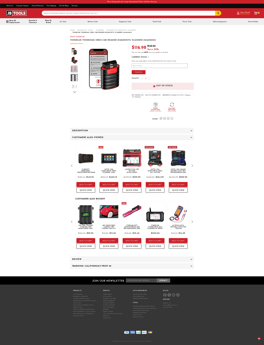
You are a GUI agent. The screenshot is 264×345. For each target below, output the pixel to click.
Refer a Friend (108, 311)
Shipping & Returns (109, 298)
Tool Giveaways (108, 307)
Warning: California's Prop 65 (91, 266)
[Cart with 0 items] (256, 13)
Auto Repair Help (139, 296)
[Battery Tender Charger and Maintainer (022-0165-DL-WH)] (85, 218)
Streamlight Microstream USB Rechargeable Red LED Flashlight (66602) (132, 227)
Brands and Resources (140, 298)
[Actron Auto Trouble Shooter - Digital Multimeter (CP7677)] (178, 215)
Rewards (75, 6)
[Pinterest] (168, 118)
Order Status (107, 294)
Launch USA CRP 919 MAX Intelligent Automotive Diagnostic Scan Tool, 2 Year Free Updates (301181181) (132, 171)
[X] (161, 118)
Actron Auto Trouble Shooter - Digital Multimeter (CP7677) (178, 227)
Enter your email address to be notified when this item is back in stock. (154, 61)
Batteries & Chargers (80, 296)
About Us (9, 6)
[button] (71, 165)
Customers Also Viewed (87, 137)
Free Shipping (51, 6)
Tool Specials (78, 294)
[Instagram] (177, 294)
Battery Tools (93, 22)
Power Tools (187, 22)
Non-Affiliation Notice (141, 310)
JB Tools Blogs (64, 6)
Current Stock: (140, 57)
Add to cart (85, 185)
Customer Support (22, 6)
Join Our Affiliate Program (112, 313)
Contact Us (107, 318)
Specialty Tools (78, 315)
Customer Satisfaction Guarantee (144, 308)
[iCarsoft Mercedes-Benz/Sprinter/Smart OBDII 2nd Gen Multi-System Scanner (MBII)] (85, 160)
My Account (107, 296)
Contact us (167, 303)
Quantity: (135, 78)
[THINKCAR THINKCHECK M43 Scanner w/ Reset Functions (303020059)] (155, 216)
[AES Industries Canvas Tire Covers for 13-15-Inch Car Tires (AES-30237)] (108, 213)
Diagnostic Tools (125, 22)
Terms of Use (137, 314)
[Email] (171, 118)
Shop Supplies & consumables (83, 313)
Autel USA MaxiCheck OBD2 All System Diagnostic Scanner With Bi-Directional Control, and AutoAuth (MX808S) (155, 171)
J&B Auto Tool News (140, 294)
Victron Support (108, 303)
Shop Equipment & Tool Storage (84, 311)
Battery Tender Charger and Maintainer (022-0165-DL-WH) (85, 227)
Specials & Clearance (33, 21)
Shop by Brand (48, 21)
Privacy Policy (138, 317)
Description (80, 131)
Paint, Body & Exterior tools (83, 305)
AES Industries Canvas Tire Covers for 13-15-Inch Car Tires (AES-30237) (109, 227)
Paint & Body (253, 22)
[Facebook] (164, 118)
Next (74, 93)
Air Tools (63, 22)
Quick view (86, 190)
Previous (74, 47)
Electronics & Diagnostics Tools (84, 300)
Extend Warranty (38, 6)
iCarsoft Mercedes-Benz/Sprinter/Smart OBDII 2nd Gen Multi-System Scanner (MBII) (86, 171)
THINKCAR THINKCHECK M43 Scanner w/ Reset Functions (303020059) (155, 227)
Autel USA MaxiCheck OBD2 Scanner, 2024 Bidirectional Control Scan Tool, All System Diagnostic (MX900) (109, 171)
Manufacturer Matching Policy (144, 306)
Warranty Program (139, 312)
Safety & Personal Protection (83, 309)
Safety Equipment (220, 22)
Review (76, 259)
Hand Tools (157, 22)
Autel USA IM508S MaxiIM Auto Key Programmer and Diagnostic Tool (178, 171)
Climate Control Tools (81, 298)
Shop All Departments (14, 21)
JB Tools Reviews (109, 305)
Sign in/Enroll (245, 12)
